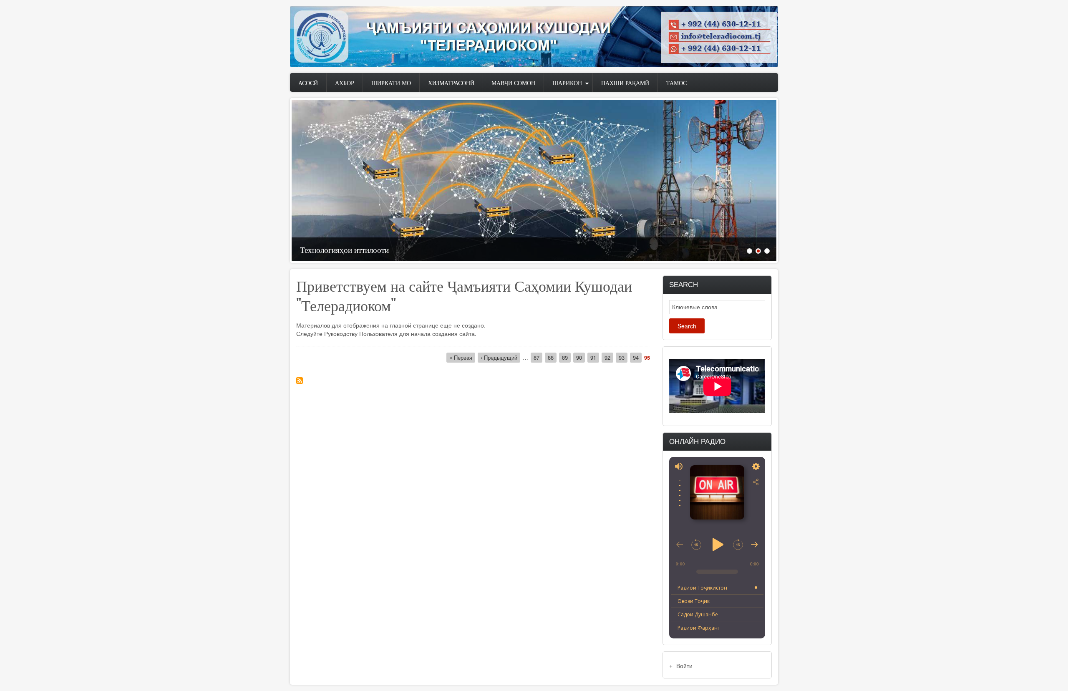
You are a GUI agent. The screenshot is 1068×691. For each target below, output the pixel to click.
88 (552, 357)
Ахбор (344, 82)
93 (623, 357)
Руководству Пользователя (361, 333)
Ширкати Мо (391, 82)
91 (594, 357)
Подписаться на (299, 380)
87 (538, 357)
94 (637, 357)
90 (580, 357)
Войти (684, 665)
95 (647, 357)
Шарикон (567, 82)
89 (566, 357)
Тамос (676, 82)
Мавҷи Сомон (513, 82)
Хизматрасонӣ (451, 82)
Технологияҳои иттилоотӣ (344, 249)
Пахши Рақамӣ (625, 82)
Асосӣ (308, 82)
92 (609, 357)
